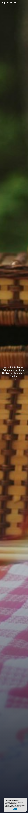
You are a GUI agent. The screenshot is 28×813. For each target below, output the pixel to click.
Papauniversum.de (10, 2)
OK (15, 809)
